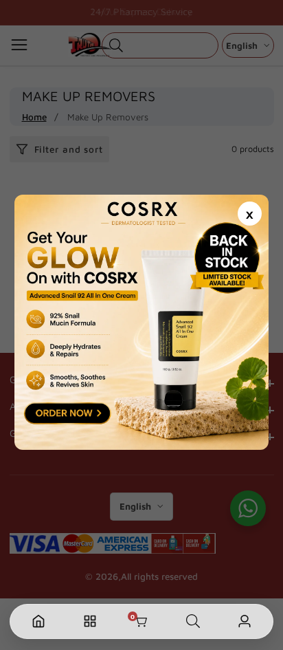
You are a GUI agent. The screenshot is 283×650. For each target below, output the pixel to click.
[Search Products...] (192, 621)
